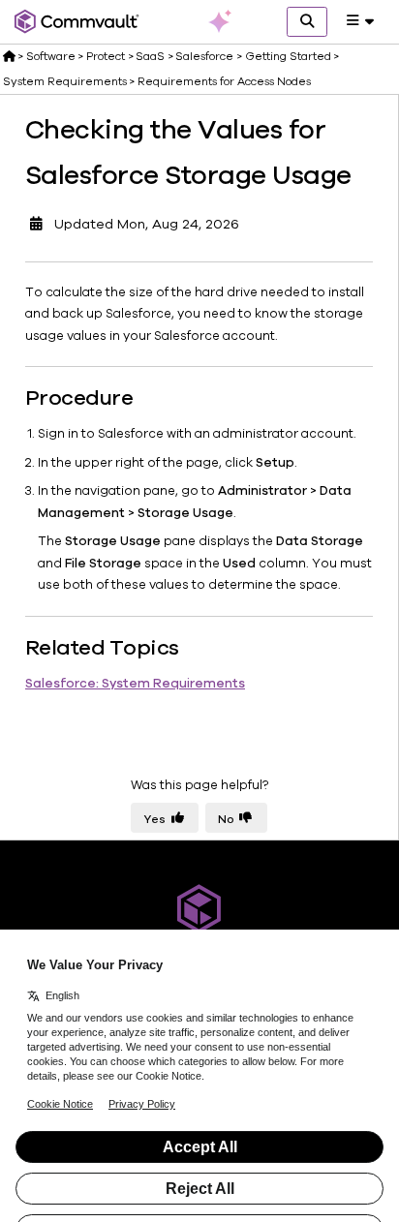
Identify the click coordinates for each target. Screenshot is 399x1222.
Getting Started (288, 56)
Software (51, 56)
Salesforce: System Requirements (135, 683)
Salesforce (204, 56)
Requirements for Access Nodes (224, 81)
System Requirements (65, 81)
